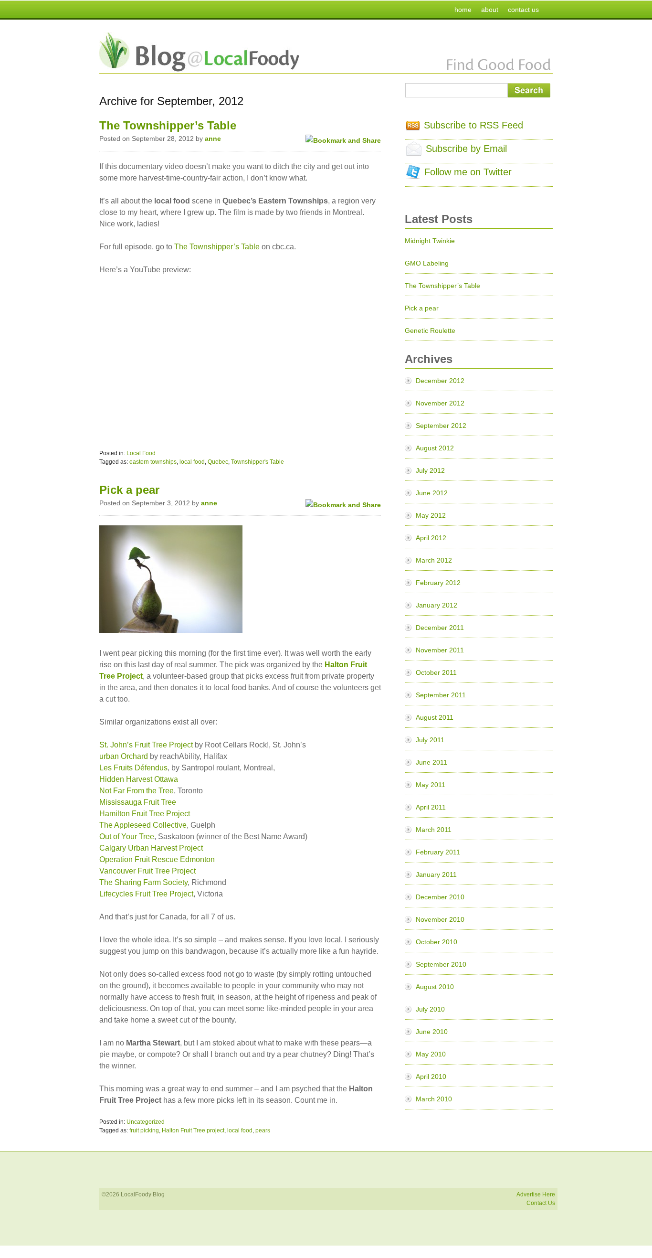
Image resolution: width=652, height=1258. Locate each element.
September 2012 (441, 425)
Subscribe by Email (466, 148)
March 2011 (434, 829)
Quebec (218, 461)
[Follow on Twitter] (413, 176)
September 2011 (441, 695)
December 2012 (440, 380)
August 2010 (435, 987)
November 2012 (440, 403)
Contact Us (540, 1203)
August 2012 (435, 448)
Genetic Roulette (430, 330)
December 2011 (440, 627)
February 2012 (438, 582)
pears (262, 1130)
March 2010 (434, 1099)
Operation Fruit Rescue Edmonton (157, 859)
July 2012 (430, 470)
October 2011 (436, 672)
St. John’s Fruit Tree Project (146, 745)
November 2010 (440, 919)
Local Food (141, 453)
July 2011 (430, 740)
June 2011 (431, 762)
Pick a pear (129, 489)
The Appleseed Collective (143, 825)
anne (213, 138)
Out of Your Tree (126, 836)
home (463, 9)
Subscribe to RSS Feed (473, 125)
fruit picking (144, 1130)
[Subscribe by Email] (413, 152)
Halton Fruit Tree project (193, 1130)
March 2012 (434, 560)
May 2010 (431, 1054)
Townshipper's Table (257, 461)
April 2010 (431, 1076)
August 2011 (434, 717)
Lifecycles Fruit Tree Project (146, 894)
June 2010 (432, 1031)
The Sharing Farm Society (143, 882)
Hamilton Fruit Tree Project (144, 814)
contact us (523, 9)
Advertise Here (535, 1194)
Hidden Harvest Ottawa (138, 779)
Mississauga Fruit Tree (137, 802)
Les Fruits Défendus (133, 768)
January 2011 (436, 874)
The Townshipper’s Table (167, 125)
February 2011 (438, 852)
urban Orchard (123, 756)
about (489, 9)
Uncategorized (145, 1122)
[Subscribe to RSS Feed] (413, 127)
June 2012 (432, 493)
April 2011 (431, 807)
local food (192, 461)
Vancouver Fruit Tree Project (147, 871)
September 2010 (441, 964)
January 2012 (436, 605)
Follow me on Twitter (468, 172)
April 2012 (431, 538)
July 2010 (430, 1009)
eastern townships (153, 461)
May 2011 (430, 785)
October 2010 (436, 942)
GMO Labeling (427, 263)
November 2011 (440, 650)
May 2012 (431, 515)
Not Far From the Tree (136, 791)
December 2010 (440, 897)
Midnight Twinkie (430, 241)
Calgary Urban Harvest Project (152, 848)
